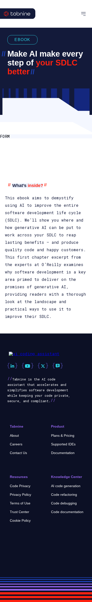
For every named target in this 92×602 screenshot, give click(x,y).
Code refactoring (64, 495)
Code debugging (64, 503)
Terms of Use (20, 503)
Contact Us (18, 453)
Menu (84, 14)
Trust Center (19, 512)
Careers (16, 444)
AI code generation (65, 486)
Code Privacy (20, 486)
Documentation (63, 453)
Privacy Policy (20, 495)
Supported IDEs (63, 444)
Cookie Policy (20, 520)
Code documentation (67, 512)
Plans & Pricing (62, 435)
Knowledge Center (66, 477)
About (14, 435)
